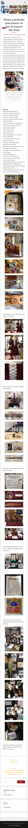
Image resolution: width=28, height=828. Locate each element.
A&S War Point (14, 762)
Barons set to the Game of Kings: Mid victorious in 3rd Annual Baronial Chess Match (14, 772)
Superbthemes (17, 825)
